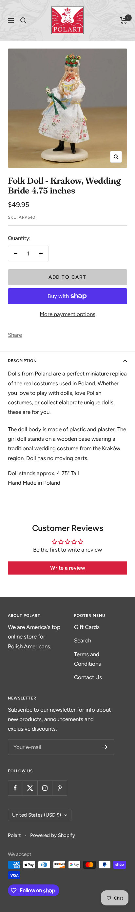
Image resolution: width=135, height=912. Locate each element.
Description (22, 360)
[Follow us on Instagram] (44, 787)
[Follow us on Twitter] (30, 787)
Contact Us (88, 677)
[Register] (105, 747)
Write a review (67, 568)
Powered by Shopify (52, 835)
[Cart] (123, 20)
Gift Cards (87, 627)
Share (15, 335)
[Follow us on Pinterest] (59, 787)
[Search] (23, 20)
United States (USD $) (36, 815)
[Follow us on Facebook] (15, 787)
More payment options (67, 314)
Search (82, 640)
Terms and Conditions (87, 659)
